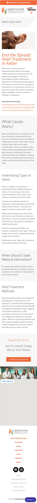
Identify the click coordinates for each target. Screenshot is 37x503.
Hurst (18, 454)
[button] (31, 12)
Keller (18, 446)
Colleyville (18, 450)
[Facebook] (15, 469)
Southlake (18, 442)
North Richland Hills (18, 438)
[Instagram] (21, 469)
